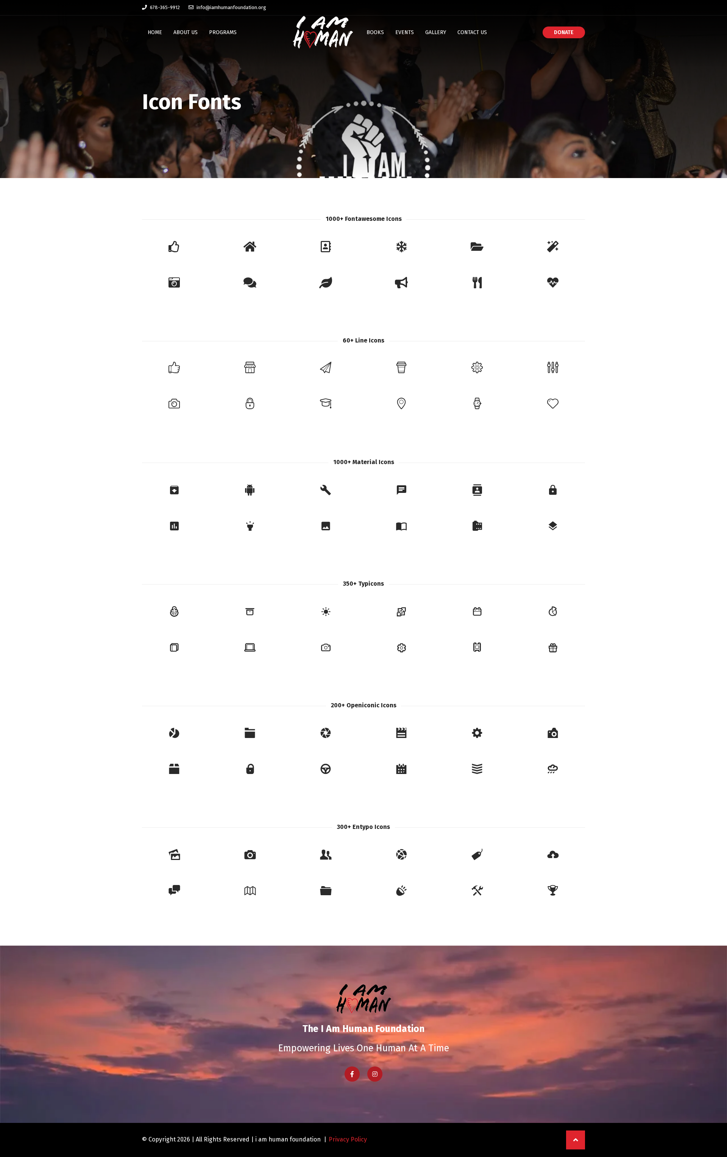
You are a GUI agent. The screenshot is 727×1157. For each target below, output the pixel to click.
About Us (185, 32)
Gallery (435, 32)
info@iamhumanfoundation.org (230, 7)
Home (155, 32)
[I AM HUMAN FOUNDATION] (322, 32)
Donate (564, 32)
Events (404, 32)
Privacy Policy (348, 1139)
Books (375, 32)
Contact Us (472, 32)
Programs (223, 32)
